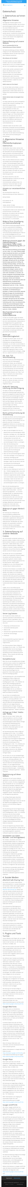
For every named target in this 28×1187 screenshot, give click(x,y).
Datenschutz (17, 1178)
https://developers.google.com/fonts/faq (13, 1053)
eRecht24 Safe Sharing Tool (9, 889)
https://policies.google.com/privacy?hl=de (13, 1004)
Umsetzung (20, 1184)
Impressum (9, 1178)
